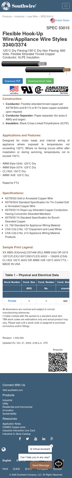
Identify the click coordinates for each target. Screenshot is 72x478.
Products (7, 16)
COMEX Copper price (14, 427)
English (7, 460)
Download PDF (13, 81)
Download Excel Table (40, 81)
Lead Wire (32, 16)
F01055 (12, 301)
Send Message (40, 465)
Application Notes (12, 423)
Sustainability (9, 413)
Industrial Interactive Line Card (19, 430)
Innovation (8, 410)
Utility (5, 403)
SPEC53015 (47, 16)
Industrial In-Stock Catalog (16, 433)
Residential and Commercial (17, 406)
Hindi (5, 468)
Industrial (19, 16)
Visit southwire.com (13, 390)
